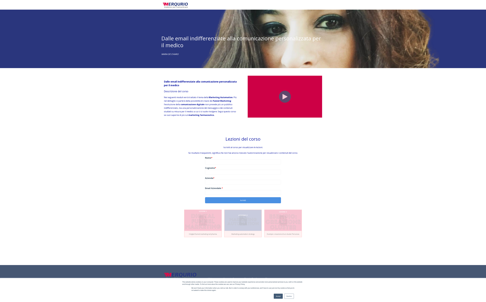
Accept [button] (278, 296)
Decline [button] (289, 296)
